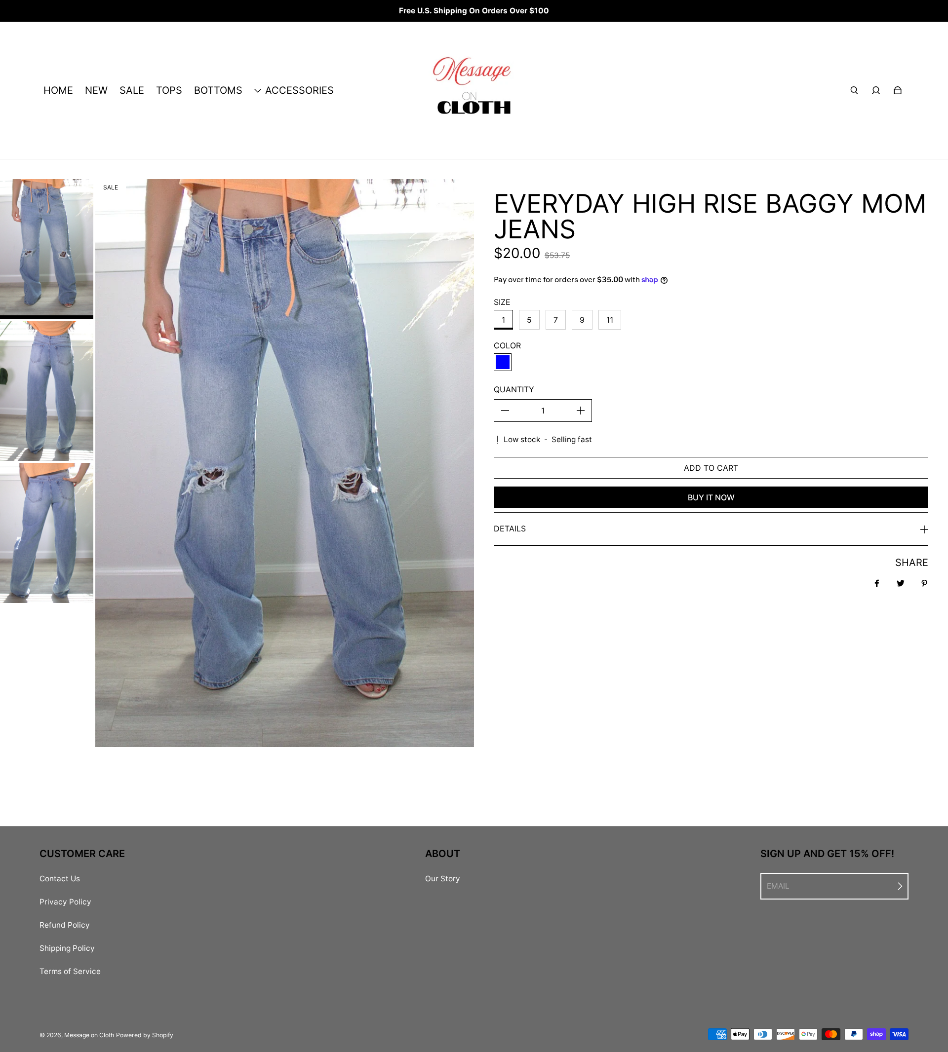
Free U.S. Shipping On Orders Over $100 (474, 10)
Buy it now (711, 497)
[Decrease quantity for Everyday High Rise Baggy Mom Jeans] (505, 410)
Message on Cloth (89, 1035)
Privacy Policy (65, 901)
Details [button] (510, 528)
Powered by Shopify (144, 1035)
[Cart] (897, 90)
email (778, 886)
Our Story (442, 878)
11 (609, 320)
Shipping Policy (67, 948)
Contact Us (60, 878)
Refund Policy (65, 925)
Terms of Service (70, 971)
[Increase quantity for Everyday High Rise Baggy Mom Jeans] (581, 410)
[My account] (876, 90)
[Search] (854, 90)
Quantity (514, 389)
